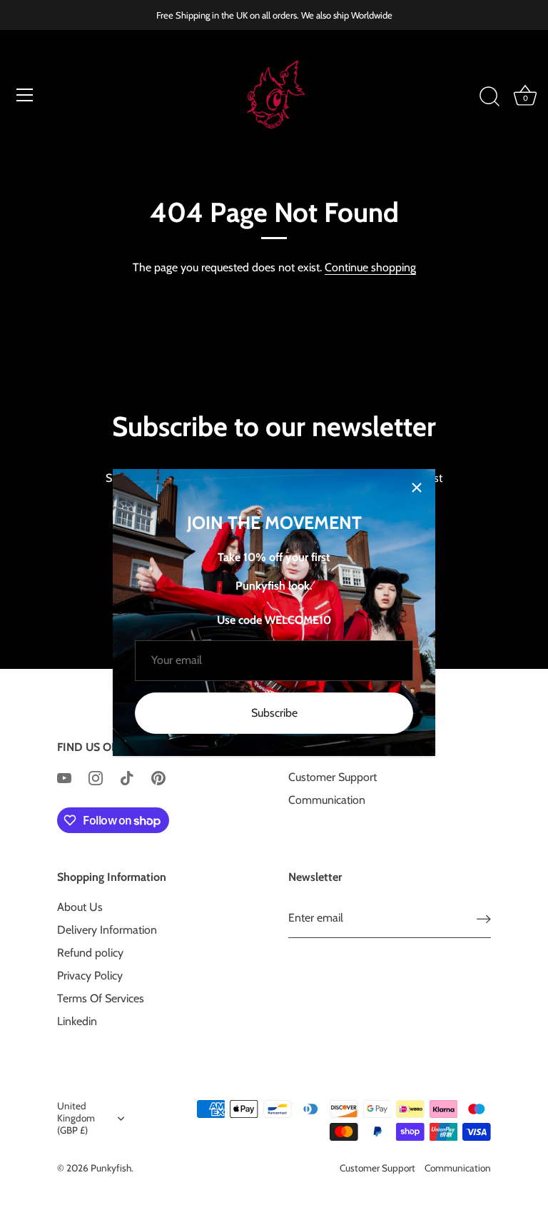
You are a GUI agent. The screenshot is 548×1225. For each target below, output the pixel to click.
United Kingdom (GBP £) (76, 1118)
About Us (80, 907)
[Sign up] (484, 918)
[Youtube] (64, 777)
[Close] (416, 487)
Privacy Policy (90, 975)
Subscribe (274, 713)
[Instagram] (95, 777)
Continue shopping (370, 267)
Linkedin (77, 1021)
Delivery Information (107, 930)
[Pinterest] (158, 777)
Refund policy (90, 952)
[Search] (489, 97)
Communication (326, 800)
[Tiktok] (127, 777)
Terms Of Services (100, 998)
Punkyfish (111, 1168)
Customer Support (332, 777)
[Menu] (25, 95)
